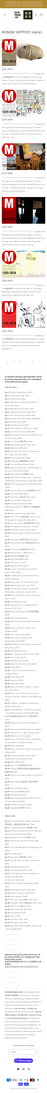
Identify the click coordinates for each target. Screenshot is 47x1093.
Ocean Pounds (19, 1088)
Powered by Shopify (30, 1088)
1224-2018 (7, 119)
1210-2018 (7, 226)
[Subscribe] (35, 1052)
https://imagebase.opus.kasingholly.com (21, 966)
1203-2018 (7, 280)
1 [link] (7, 362)
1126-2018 (7, 331)
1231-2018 (7, 69)
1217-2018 (7, 173)
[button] (4, 15)
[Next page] (39, 361)
